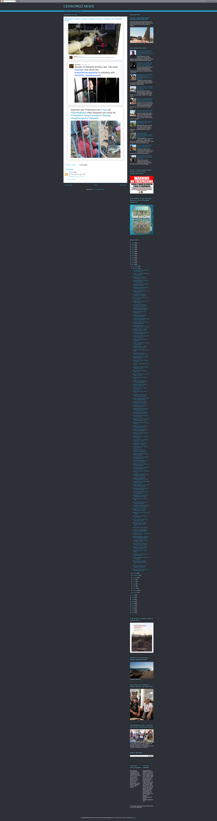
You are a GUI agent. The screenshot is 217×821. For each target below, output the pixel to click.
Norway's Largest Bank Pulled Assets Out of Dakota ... (140, 430)
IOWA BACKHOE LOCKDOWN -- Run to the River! (141, 281)
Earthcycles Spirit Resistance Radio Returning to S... (140, 406)
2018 (133, 260)
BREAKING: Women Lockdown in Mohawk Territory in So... (141, 419)
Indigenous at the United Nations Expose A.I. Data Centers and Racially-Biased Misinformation (145, 100)
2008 (133, 610)
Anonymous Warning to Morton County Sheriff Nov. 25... (140, 333)
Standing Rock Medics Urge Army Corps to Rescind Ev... (141, 288)
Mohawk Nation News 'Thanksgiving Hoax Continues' (141, 326)
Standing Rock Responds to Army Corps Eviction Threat (141, 319)
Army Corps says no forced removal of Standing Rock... (140, 305)
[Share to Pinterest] (86, 165)
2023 (133, 249)
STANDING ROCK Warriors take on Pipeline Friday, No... (141, 475)
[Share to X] (83, 165)
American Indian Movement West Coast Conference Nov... (141, 399)
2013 (133, 599)
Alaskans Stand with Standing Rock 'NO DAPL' (140, 454)
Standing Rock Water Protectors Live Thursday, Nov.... (141, 336)
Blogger (134, 817)
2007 (133, 612)
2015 (133, 595)
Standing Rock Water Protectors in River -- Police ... (141, 541)
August (135, 577)
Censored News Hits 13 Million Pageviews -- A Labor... (140, 440)
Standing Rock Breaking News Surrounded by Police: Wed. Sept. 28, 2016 (144, 123)
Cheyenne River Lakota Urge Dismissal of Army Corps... (140, 544)
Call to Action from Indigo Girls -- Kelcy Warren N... (141, 554)
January (135, 592)
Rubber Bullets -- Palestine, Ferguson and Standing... (139, 509)
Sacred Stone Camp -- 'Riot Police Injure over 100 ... (141, 534)
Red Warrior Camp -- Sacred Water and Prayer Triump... (140, 329)
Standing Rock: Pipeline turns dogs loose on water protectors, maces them (144, 157)
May (134, 584)
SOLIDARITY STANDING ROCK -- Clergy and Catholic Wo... (141, 506)
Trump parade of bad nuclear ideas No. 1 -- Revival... (140, 444)
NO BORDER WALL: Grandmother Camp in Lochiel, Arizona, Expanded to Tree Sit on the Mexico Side (145, 135)
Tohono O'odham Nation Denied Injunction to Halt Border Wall (139, 18)
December (136, 266)
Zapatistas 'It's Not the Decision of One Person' (140, 433)
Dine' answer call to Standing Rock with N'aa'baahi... (140, 502)
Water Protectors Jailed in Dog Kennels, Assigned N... (140, 570)
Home (96, 185)
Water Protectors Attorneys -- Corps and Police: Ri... (140, 316)
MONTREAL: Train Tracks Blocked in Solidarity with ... (140, 451)
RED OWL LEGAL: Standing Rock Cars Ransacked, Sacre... (140, 524)
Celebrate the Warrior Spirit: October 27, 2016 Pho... (139, 566)
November (136, 268)
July (134, 579)
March (135, 588)
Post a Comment (71, 179)
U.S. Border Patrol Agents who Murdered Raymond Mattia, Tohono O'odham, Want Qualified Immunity (145, 52)
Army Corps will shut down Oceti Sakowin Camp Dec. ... (141, 322)
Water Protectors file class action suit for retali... (141, 298)
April (134, 586)
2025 (133, 245)
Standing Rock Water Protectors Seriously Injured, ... (141, 367)
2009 (133, 608)
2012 (133, 601)
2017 (133, 262)
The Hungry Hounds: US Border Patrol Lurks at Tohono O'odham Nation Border (145, 88)
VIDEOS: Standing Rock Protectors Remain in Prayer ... (141, 478)
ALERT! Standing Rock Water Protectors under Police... (140, 381)
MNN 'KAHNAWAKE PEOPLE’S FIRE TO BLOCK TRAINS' (141, 537)
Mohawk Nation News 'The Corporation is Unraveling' (139, 402)
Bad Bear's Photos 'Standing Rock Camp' (140, 516)
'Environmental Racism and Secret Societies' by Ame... (140, 395)
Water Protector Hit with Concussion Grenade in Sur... (140, 354)
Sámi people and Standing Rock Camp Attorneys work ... (141, 489)
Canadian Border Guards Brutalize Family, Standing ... (141, 482)
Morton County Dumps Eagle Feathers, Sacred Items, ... (140, 547)
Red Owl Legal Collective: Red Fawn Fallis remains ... (140, 520)
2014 (133, 597)
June (134, 581)
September (136, 575)
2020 (133, 255)
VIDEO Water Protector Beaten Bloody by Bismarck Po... (140, 409)
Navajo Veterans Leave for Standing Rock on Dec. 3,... (140, 277)
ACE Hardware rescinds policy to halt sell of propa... (141, 270)
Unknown (71, 172)
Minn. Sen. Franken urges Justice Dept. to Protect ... (141, 374)
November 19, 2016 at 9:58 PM (76, 176)
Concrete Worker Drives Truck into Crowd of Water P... (140, 461)
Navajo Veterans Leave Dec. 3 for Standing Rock (141, 291)
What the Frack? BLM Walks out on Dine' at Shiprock (141, 464)
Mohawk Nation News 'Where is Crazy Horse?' (140, 447)
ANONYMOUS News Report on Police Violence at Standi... (140, 309)
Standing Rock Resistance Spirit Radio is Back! (141, 302)
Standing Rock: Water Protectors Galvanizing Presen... (141, 284)
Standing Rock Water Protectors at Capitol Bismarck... (141, 457)
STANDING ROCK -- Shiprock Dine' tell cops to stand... (140, 347)
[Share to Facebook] (85, 165)
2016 (133, 264)
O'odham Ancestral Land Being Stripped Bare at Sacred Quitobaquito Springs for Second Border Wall (145, 76)
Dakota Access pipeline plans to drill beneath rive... (141, 492)
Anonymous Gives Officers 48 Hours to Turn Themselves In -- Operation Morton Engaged (144, 64)
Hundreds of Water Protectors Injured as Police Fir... (140, 385)
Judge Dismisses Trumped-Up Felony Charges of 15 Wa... (140, 412)
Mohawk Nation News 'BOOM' (140, 527)
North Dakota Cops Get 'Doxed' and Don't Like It (140, 416)
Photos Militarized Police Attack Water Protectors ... (140, 357)
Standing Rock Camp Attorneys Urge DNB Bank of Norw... (140, 496)
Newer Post (68, 185)
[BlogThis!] (82, 165)
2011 (133, 603)
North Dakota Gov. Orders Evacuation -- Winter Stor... (140, 295)
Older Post (123, 185)
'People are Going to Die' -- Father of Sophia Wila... (141, 343)
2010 (133, 606)
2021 (133, 253)
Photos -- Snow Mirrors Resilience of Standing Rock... (141, 274)
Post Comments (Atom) (99, 189)
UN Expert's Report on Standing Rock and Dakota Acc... (140, 468)
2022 (133, 251)
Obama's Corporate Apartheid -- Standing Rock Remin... (140, 426)
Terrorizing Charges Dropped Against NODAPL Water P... (140, 530)
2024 (133, 247)
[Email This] (80, 165)
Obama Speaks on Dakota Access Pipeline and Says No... (140, 562)
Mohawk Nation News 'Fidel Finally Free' (139, 312)
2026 (133, 242)
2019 (133, 257)
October (135, 573)
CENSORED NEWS (78, 6)
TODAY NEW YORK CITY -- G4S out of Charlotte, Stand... (141, 485)
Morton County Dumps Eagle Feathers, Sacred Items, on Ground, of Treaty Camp (144, 147)
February (135, 590)
